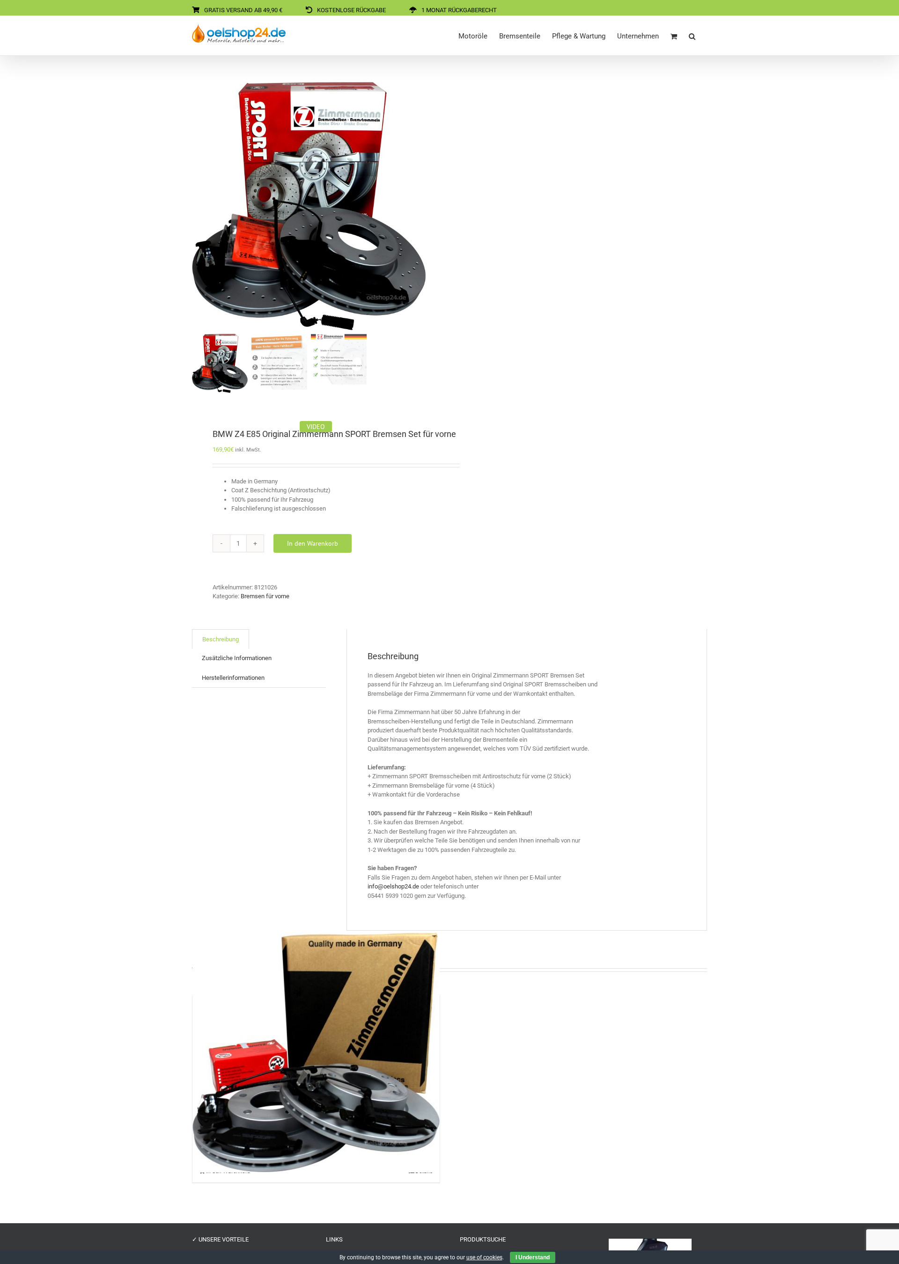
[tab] (220, 639)
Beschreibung (220, 639)
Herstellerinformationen (233, 677)
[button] (692, 35)
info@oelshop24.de (393, 886)
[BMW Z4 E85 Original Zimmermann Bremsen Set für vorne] (316, 1053)
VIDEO (316, 426)
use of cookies (484, 1257)
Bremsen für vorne (265, 596)
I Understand (533, 1257)
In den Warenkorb (312, 543)
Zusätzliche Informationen (237, 658)
